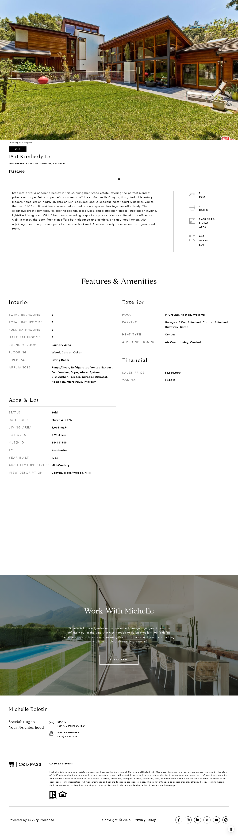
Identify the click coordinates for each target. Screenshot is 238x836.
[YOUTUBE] (216, 819)
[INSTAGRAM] (188, 819)
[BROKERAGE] (225, 819)
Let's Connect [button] (119, 659)
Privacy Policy (145, 820)
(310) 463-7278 (67, 736)
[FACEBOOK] (178, 819)
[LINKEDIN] (197, 819)
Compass (172, 772)
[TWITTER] (207, 819)
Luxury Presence (41, 820)
